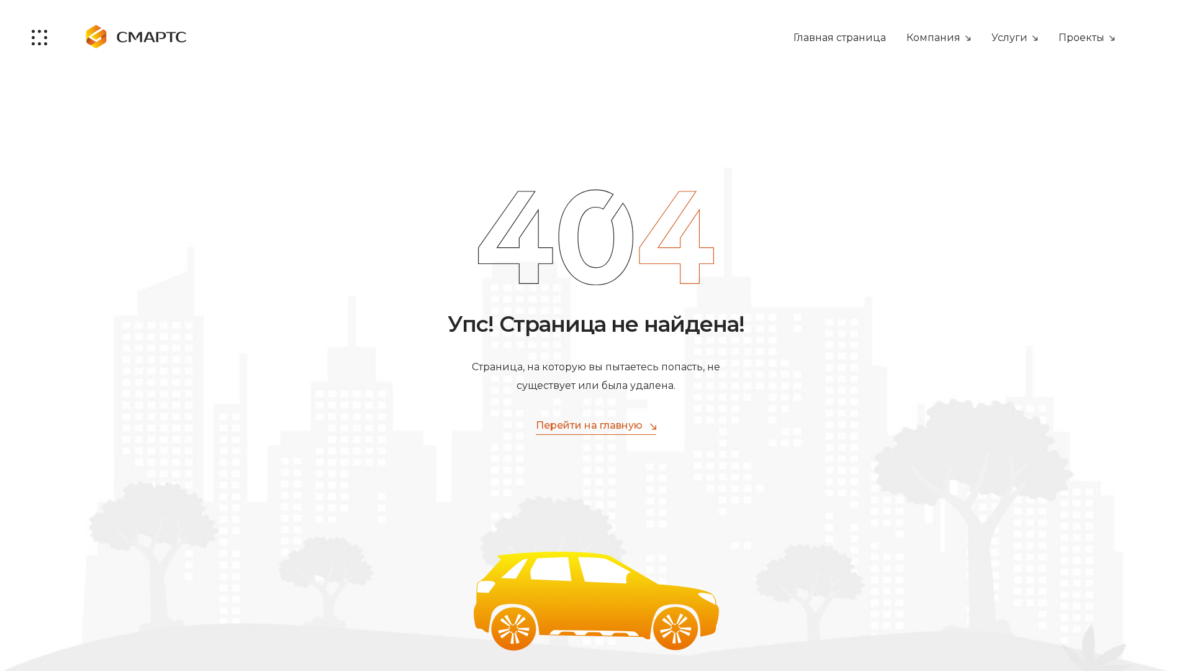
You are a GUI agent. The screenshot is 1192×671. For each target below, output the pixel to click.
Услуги (1009, 37)
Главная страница (839, 37)
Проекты (1081, 37)
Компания (933, 37)
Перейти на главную (589, 425)
